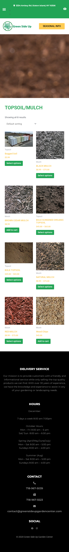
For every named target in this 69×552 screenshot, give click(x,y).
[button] (4, 9)
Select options (13, 163)
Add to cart (11, 230)
